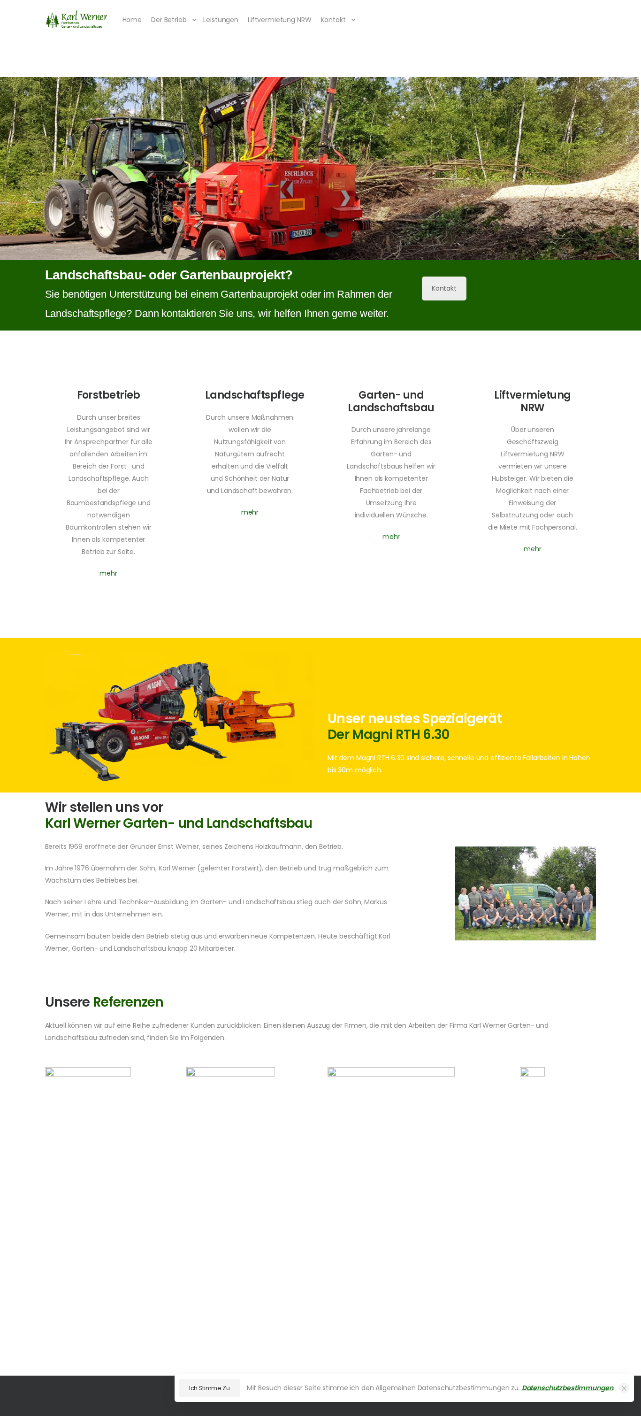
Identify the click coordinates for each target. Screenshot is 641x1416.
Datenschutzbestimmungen (567, 1388)
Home (132, 19)
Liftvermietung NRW (279, 19)
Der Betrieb (168, 19)
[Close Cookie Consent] (624, 1388)
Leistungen (220, 19)
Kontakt (333, 19)
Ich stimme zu (209, 1388)
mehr (108, 573)
